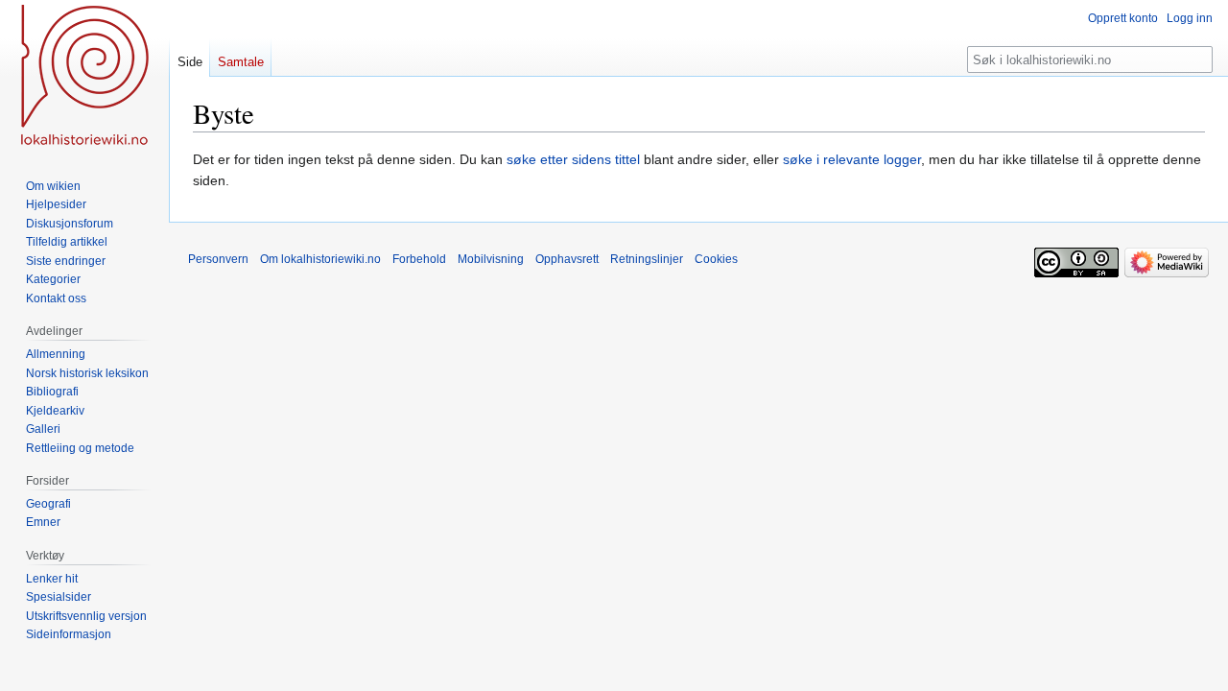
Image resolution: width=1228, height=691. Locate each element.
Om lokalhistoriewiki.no (320, 259)
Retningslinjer (646, 259)
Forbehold (419, 259)
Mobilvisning (491, 259)
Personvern (218, 259)
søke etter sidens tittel (573, 159)
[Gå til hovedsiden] (84, 77)
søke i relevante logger (852, 159)
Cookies (716, 259)
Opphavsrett (567, 259)
